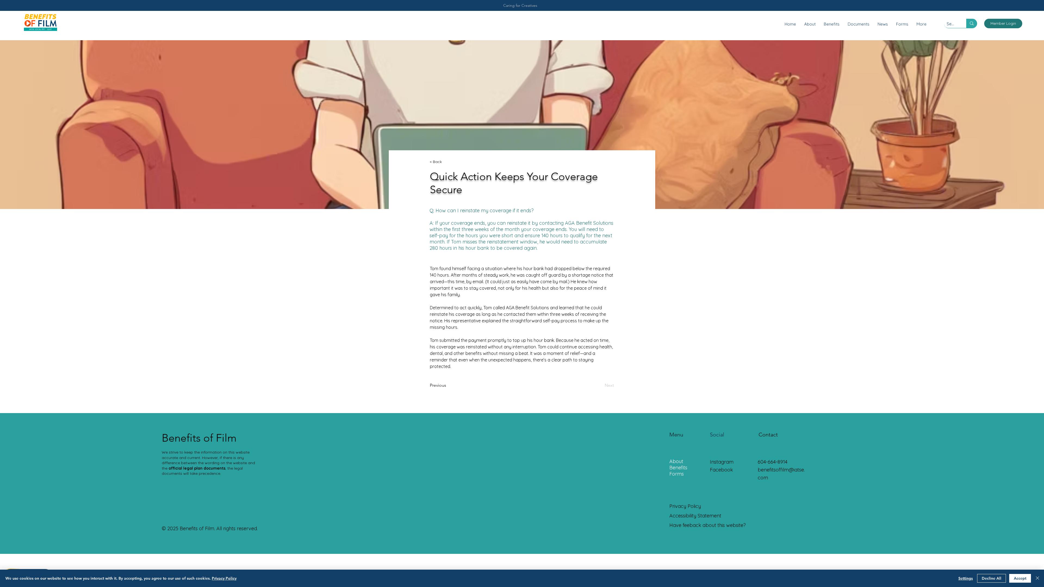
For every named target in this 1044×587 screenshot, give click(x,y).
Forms (676, 474)
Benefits (678, 467)
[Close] (1037, 578)
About (676, 461)
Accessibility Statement (695, 516)
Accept (1020, 578)
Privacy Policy (224, 578)
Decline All (991, 578)
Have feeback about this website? (707, 525)
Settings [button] (965, 578)
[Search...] (971, 23)
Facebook (721, 470)
